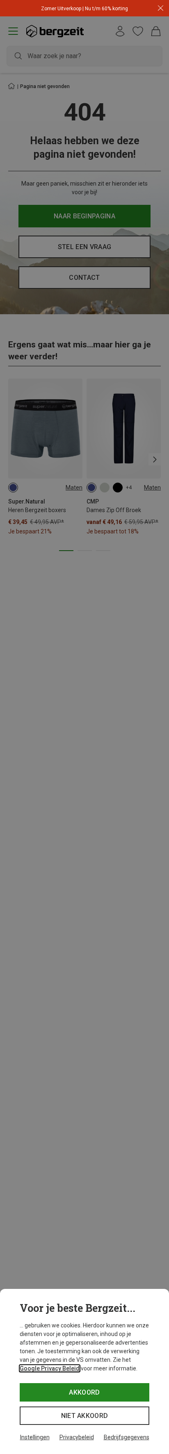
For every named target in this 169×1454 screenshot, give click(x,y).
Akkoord (84, 1392)
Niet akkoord (84, 1416)
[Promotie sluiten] (160, 8)
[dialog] (84, 1371)
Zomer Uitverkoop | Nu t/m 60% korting (84, 8)
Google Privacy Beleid (50, 1368)
